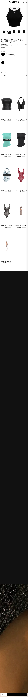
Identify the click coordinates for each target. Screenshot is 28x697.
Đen (3, 54)
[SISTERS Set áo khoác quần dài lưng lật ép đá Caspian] (21, 210)
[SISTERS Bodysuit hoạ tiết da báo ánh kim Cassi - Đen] (7, 210)
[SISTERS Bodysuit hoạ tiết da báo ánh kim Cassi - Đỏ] (21, 175)
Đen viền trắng (10, 54)
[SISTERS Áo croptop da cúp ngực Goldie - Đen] (7, 104)
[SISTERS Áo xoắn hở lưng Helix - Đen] (21, 139)
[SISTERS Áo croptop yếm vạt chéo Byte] (7, 175)
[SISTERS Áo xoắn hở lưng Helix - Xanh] (7, 139)
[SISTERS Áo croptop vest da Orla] (21, 104)
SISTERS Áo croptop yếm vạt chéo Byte (11, 190)
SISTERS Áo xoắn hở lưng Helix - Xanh (10, 154)
